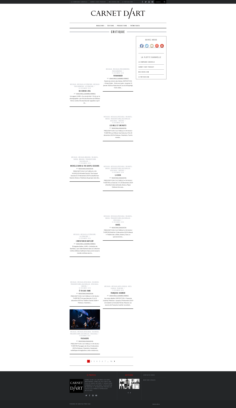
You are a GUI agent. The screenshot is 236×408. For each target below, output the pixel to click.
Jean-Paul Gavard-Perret (86, 93)
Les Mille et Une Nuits (118, 125)
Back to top (156, 404)
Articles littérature (84, 84)
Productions (122, 26)
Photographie (117, 71)
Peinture (120, 288)
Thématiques (135, 26)
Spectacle (113, 120)
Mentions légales (149, 380)
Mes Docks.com (143, 72)
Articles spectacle (118, 116)
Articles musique (84, 157)
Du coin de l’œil (85, 91)
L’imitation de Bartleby (85, 241)
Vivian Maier (118, 75)
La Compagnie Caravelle (146, 62)
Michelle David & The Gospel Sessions (84, 166)
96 (111, 361)
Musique (82, 159)
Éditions (110, 26)
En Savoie (95, 282)
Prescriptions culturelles (120, 118)
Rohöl (118, 225)
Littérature (89, 86)
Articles (73, 84)
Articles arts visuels (119, 286)
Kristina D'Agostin (119, 128)
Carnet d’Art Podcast (146, 67)
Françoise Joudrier (118, 293)
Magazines (100, 26)
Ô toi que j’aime (85, 290)
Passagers (85, 338)
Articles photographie (121, 69)
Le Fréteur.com (143, 77)
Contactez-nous (149, 375)
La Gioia (118, 175)
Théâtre (121, 120)
